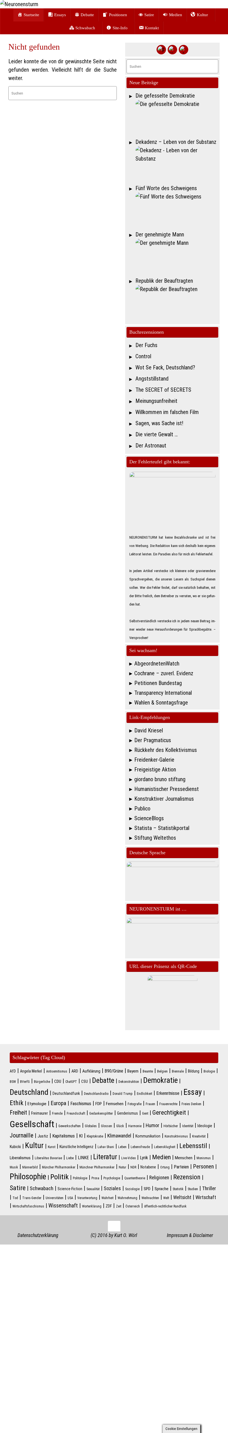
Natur (122, 1167)
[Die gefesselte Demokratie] (176, 117)
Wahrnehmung (127, 1198)
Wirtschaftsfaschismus (28, 1206)
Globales (91, 1126)
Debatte (103, 1080)
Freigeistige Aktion (155, 769)
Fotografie (135, 1104)
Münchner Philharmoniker (97, 1167)
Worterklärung (91, 1206)
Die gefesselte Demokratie (165, 95)
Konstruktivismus (176, 1136)
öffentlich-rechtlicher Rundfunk (165, 1206)
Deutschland (29, 1092)
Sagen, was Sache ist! (159, 423)
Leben (122, 1147)
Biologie (209, 1071)
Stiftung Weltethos (155, 837)
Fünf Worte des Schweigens (166, 188)
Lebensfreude (140, 1147)
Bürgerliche (42, 1082)
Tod (15, 1198)
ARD (74, 1071)
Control (143, 356)
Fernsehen (114, 1103)
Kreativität (198, 1136)
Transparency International (163, 692)
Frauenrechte (168, 1104)
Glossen (106, 1126)
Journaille (21, 1135)
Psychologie (111, 1178)
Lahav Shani (106, 1147)
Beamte (148, 1071)
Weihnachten (150, 1198)
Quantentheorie (134, 1178)
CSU (84, 1081)
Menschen (183, 1157)
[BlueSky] (172, 49)
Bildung (193, 1071)
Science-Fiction (70, 1189)
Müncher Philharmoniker (58, 1167)
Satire (18, 1188)
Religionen (159, 1177)
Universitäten (54, 1198)
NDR (133, 1167)
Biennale (178, 1071)
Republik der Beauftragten (164, 280)
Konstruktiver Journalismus (164, 798)
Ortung (165, 1167)
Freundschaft (76, 1113)
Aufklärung (91, 1071)
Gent (145, 1113)
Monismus (204, 1158)
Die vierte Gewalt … (156, 434)
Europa (58, 1103)
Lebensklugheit (164, 1147)
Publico (142, 808)
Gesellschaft (32, 1124)
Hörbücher (170, 1126)
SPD (147, 1188)
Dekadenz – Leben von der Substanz (175, 142)
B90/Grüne (114, 1071)
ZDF (109, 1206)
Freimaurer (39, 1113)
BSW (13, 1082)
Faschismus (80, 1103)
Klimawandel (119, 1136)
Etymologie (37, 1103)
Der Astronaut (150, 445)
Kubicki (15, 1146)
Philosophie (28, 1176)
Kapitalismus (63, 1136)
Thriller (209, 1188)
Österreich (132, 1206)
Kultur (34, 1145)
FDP (98, 1103)
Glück (120, 1126)
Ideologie (204, 1126)
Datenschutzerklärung (38, 1235)
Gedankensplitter (101, 1113)
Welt (166, 1198)
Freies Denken (191, 1104)
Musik (14, 1167)
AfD (13, 1071)
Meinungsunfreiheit (156, 401)
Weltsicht (182, 1197)
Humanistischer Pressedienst (166, 789)
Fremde (57, 1113)
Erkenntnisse (167, 1093)
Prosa (95, 1178)
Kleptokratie (95, 1136)
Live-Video (128, 1158)
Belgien (162, 1071)
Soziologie (132, 1189)
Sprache (161, 1188)
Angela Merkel (31, 1071)
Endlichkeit (144, 1094)
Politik (59, 1176)
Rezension (186, 1177)
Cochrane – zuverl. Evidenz (163, 673)
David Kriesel (148, 730)
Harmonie (135, 1126)
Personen (203, 1166)
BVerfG (25, 1082)
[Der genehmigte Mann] (176, 256)
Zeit (118, 1206)
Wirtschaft (205, 1197)
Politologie (80, 1178)
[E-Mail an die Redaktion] (183, 49)
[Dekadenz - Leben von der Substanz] (176, 163)
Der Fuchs (146, 345)
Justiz (43, 1136)
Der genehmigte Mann (159, 234)
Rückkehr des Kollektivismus (165, 750)
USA (70, 1198)
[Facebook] (161, 49)
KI (81, 1136)
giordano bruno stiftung (159, 779)
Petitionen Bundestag (158, 683)
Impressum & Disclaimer (190, 1235)
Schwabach (41, 1188)
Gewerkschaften (69, 1126)
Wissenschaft (63, 1205)
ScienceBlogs (149, 818)
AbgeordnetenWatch (156, 663)
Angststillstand (151, 378)
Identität (187, 1126)
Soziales (112, 1188)
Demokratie (160, 1080)
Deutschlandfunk (66, 1093)
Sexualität (93, 1189)
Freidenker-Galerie (154, 759)
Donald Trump (123, 1094)
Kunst (51, 1147)
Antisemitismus (56, 1071)
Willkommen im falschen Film (167, 412)
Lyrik (144, 1157)
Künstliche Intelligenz (76, 1146)
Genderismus (127, 1113)
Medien (161, 1157)
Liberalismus (20, 1157)
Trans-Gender (31, 1198)
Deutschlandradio (96, 1094)
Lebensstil (193, 1146)
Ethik (16, 1103)
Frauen (150, 1104)
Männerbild (30, 1167)
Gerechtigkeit (169, 1112)
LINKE (83, 1157)
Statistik (178, 1189)
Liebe (70, 1158)
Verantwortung (87, 1198)
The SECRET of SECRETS (163, 389)
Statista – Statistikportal (161, 828)
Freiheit (18, 1112)
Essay (193, 1092)
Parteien (181, 1167)
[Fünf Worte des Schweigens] (176, 209)
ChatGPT (71, 1082)
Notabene (148, 1167)
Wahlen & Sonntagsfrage (161, 702)
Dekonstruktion (128, 1082)
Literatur (105, 1157)
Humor (152, 1125)
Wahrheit (107, 1198)
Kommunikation (147, 1136)
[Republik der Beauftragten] (176, 302)
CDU (57, 1081)
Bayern (132, 1071)
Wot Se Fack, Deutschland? (165, 367)
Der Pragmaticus (152, 740)
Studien (193, 1189)
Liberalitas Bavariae (48, 1158)
